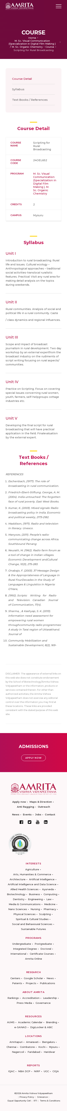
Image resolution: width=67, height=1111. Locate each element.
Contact (50, 814)
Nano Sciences (17, 909)
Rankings (13, 997)
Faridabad (34, 1051)
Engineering (35, 899)
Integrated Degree (25, 948)
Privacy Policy (27, 1097)
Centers (15, 978)
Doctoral (45, 948)
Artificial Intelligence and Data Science (32, 884)
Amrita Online (33, 958)
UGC (46, 1071)
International (18, 953)
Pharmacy (50, 909)
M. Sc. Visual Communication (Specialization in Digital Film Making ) (32, 42)
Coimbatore (27, 1046)
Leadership (50, 997)
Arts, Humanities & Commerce (32, 874)
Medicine (49, 904)
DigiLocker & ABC (41, 1027)
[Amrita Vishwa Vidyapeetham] (20, 6)
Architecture (17, 879)
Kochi (41, 1046)
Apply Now (33, 757)
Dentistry (18, 899)
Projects (31, 983)
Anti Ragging (25, 806)
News (15, 814)
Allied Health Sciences (24, 889)
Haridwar (49, 1051)
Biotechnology (16, 894)
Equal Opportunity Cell (19, 1100)
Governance (43, 1002)
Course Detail (22, 78)
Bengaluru (48, 1041)
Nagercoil (18, 1051)
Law (49, 899)
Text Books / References (30, 99)
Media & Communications (25, 904)
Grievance (42, 1097)
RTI (35, 1100)
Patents (17, 983)
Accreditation (30, 997)
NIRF (37, 1071)
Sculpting (45, 914)
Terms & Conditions (50, 1100)
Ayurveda (48, 889)
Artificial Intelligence (42, 879)
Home (32, 37)
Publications (47, 983)
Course (49, 46)
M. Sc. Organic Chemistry (27, 46)
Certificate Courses (42, 953)
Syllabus (18, 89)
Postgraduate (43, 943)
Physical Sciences (24, 914)
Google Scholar (33, 978)
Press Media (24, 1002)
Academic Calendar (30, 1022)
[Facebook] (21, 822)
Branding (51, 1022)
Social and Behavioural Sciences (32, 924)
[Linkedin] (46, 822)
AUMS (11, 1022)
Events (27, 814)
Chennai (11, 1046)
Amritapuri (16, 1041)
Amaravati (32, 1041)
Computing (50, 894)
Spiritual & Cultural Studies (32, 919)
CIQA (55, 1071)
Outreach (44, 806)
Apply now (19, 801)
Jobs (38, 814)
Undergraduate (21, 943)
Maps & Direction (41, 801)
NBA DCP (24, 1071)
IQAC (11, 1071)
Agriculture (32, 869)
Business (34, 894)
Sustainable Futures (33, 929)
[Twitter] (29, 822)
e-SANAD (20, 1027)
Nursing (35, 909)
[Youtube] (37, 822)
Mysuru (53, 1046)
